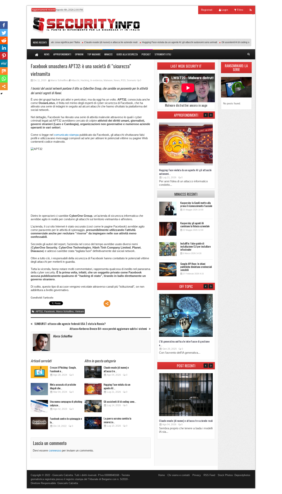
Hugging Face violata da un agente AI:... (117, 386)
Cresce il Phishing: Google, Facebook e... (63, 369)
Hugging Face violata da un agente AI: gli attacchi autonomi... (185, 172)
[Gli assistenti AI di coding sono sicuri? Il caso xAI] (93, 407)
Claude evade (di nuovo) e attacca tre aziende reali (104, 42)
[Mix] (4, 71)
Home (161, 475)
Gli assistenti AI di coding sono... (120, 401)
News (117, 80)
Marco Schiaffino (59, 80)
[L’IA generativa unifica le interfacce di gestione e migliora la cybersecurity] (186, 336)
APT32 (39, 311)
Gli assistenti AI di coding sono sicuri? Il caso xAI (240, 42)
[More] (107, 303)
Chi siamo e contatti (178, 475)
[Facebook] (4, 25)
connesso (55, 450)
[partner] (226, 36)
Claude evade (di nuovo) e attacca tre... (116, 369)
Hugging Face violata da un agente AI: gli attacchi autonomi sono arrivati (172, 42)
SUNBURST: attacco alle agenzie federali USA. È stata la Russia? (70, 324)
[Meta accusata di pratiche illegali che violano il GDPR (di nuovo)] (39, 390)
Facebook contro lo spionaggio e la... (66, 420)
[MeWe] (4, 63)
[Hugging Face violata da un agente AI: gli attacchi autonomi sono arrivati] (93, 390)
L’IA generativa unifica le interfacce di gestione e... (184, 343)
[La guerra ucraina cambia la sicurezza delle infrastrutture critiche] (93, 424)
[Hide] (1, 93)
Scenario (131, 80)
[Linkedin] (4, 48)
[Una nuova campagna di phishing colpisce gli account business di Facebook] (39, 407)
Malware (108, 80)
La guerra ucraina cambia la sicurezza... (117, 420)
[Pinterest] (4, 56)
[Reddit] (4, 40)
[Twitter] (4, 33)
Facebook (49, 311)
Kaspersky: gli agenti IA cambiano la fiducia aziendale (194, 224)
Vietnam (79, 311)
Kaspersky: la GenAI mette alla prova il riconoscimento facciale (196, 204)
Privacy (196, 475)
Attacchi (75, 80)
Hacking (85, 80)
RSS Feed (209, 475)
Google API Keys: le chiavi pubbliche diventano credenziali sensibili (196, 267)
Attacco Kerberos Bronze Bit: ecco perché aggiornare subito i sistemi (108, 329)
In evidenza (96, 80)
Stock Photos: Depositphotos (234, 475)
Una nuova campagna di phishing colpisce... (66, 403)
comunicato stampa (66, 134)
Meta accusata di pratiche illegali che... (63, 386)
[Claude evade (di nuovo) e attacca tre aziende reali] (93, 373)
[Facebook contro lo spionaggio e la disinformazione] (39, 424)
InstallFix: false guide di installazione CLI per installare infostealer (195, 246)
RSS (123, 80)
